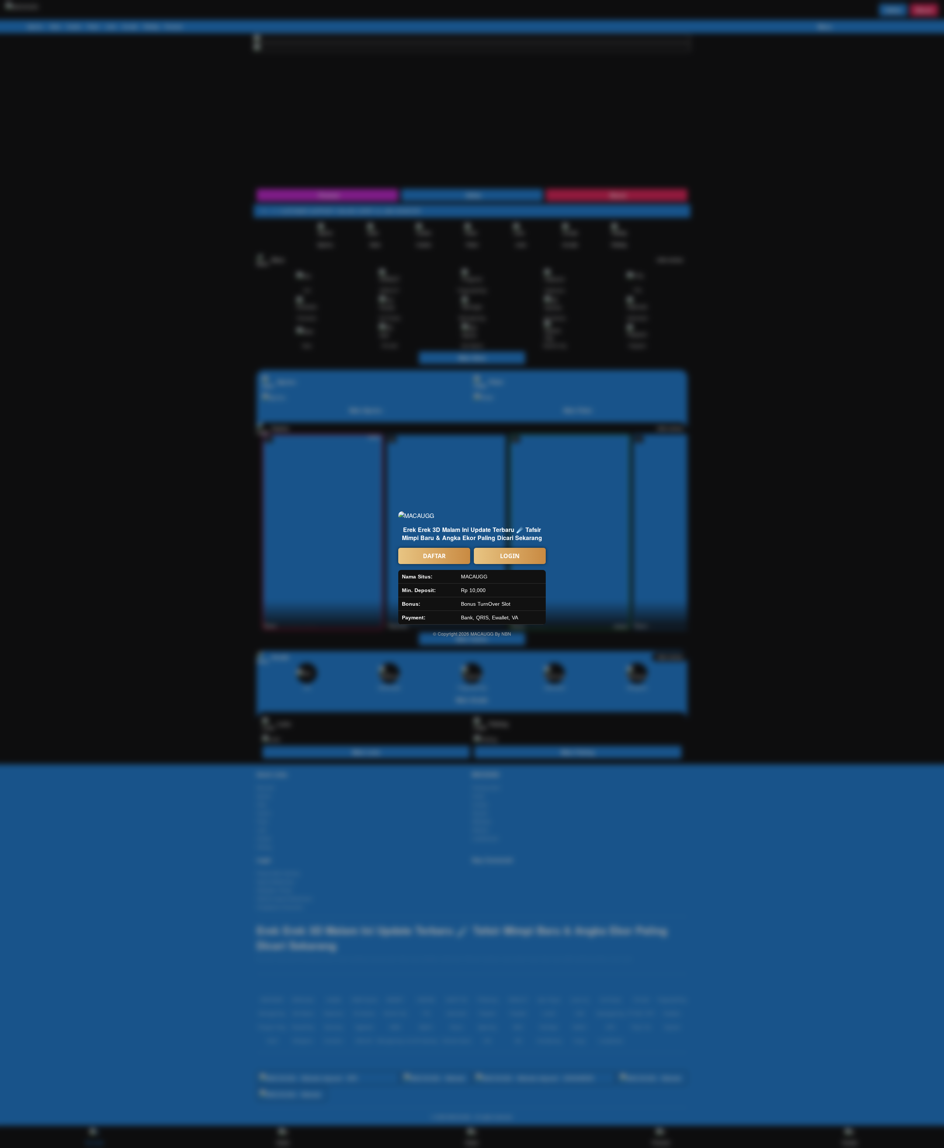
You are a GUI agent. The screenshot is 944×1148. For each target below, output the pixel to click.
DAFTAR (434, 556)
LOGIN (510, 556)
